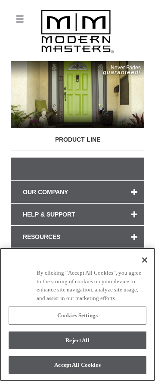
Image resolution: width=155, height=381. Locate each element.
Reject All (77, 340)
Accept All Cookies (77, 365)
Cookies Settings (77, 315)
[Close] (144, 260)
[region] (77, 314)
